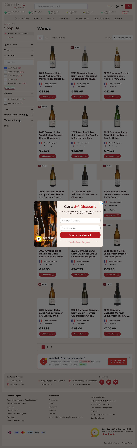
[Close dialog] (101, 203)
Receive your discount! (80, 235)
